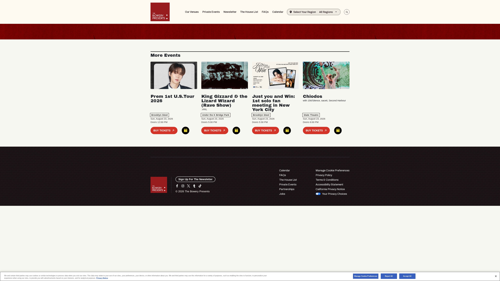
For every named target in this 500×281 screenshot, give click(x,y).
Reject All (389, 276)
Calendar (277, 11)
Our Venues (192, 11)
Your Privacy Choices (334, 194)
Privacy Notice (102, 278)
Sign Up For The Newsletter (195, 179)
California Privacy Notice (330, 189)
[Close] (496, 276)
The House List (249, 11)
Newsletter (229, 11)
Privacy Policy (324, 175)
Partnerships (286, 189)
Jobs (282, 193)
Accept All (407, 276)
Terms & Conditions (327, 179)
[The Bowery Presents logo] (160, 12)
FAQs (265, 11)
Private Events (211, 11)
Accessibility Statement (329, 184)
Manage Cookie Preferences (365, 276)
